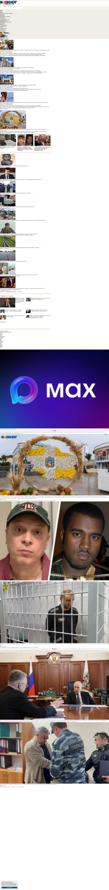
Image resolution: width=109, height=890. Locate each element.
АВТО (1, 11)
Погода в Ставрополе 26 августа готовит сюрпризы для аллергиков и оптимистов (14, 650)
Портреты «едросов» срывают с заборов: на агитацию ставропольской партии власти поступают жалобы (93, 643)
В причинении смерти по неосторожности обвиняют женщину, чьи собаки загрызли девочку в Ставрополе (20, 105)
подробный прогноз (3, 332)
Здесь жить (2, 56)
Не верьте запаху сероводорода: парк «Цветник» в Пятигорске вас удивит (14, 90)
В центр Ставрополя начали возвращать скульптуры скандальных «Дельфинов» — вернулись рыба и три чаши (31, 721)
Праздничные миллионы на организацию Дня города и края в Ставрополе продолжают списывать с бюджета (21, 129)
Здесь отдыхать (3, 74)
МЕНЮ (1, 10)
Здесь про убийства (4, 91)
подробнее (10, 332)
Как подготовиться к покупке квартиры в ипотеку (101, 497)
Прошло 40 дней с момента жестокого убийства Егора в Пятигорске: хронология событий (17, 107)
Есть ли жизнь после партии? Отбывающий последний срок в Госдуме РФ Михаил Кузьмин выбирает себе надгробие (22, 55)
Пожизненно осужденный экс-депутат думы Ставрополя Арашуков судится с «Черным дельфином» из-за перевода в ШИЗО (20, 643)
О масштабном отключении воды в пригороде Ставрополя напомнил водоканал (68, 650)
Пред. (3, 290)
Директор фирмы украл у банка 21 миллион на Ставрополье (17, 206)
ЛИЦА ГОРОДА (3, 18)
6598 (13, 291)
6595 (7, 291)
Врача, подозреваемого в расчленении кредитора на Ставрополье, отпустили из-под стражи (22, 288)
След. (6, 290)
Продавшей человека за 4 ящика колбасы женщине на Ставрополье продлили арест (63, 721)
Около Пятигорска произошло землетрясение (13, 261)
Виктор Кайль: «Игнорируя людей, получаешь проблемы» (15, 193)
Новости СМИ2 (3, 321)
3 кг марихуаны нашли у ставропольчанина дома (13, 165)
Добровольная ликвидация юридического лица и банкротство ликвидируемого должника (20, 179)
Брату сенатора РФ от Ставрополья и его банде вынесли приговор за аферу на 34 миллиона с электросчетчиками (19, 784)
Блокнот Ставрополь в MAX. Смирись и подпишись (7, 429)
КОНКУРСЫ (2, 15)
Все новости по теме (4, 52)
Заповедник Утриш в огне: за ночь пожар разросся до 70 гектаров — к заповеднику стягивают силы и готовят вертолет (20, 647)
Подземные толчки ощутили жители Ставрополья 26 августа (58, 497)
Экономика (2, 133)
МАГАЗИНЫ (6, 38)
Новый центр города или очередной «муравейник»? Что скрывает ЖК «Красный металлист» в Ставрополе (20, 70)
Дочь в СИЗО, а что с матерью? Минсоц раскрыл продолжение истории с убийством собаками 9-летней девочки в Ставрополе (24, 106)
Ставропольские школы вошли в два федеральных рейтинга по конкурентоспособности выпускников (41, 500)
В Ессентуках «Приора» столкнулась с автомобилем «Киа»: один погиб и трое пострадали (23, 220)
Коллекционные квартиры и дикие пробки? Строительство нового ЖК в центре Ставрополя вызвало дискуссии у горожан (23, 71)
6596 (9, 291)
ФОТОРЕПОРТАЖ (3, 28)
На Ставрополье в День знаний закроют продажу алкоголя (48, 784)
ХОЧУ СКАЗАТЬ (3, 30)
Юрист (1, 179)
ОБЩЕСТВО (2, 23)
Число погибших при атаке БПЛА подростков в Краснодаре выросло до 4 (13, 500)
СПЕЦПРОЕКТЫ (3, 26)
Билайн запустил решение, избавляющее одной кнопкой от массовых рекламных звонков (94, 651)
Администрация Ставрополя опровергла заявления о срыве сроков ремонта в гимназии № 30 (21, 651)
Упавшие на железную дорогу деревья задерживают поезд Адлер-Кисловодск (19, 247)
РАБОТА (7, 32)
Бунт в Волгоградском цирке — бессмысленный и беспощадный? (12, 786)
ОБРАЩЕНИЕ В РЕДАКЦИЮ (5, 22)
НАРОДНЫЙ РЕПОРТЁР (5, 19)
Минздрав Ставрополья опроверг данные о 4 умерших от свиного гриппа (18, 274)
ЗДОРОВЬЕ (2, 14)
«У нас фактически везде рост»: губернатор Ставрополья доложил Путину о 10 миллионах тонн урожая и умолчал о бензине (21, 720)
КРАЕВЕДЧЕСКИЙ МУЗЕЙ (5, 16)
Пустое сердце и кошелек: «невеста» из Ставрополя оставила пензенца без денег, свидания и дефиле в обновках (29, 497)
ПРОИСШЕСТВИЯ (3, 25)
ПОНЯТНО (9, 887)
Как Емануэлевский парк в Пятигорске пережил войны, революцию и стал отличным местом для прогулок (20, 89)
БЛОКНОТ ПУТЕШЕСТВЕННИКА (6, 13)
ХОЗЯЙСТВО (2, 29)
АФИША (1, 12)
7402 (21, 291)
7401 (18, 291)
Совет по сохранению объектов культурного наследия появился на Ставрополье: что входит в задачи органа (58, 643)
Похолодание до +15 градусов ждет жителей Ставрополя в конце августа (81, 497)
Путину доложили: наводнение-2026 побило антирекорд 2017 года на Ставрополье (81, 720)
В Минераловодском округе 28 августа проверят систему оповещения (55, 720)
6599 (15, 291)
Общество (2, 165)
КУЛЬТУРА (2, 17)
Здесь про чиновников (4, 39)
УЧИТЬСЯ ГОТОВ (6, 33)
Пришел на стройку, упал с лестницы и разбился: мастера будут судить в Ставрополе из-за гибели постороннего (19, 498)
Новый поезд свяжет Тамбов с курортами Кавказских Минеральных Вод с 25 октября (41, 650)
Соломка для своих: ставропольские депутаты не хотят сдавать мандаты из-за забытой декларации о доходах (21, 54)
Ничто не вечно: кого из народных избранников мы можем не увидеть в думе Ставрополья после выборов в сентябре (22, 53)
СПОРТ (1, 27)
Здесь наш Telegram (4, 108)
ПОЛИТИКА (2, 24)
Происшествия (3, 206)
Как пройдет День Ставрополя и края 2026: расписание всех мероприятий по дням (66, 651)
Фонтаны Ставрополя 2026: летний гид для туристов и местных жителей (14, 88)
